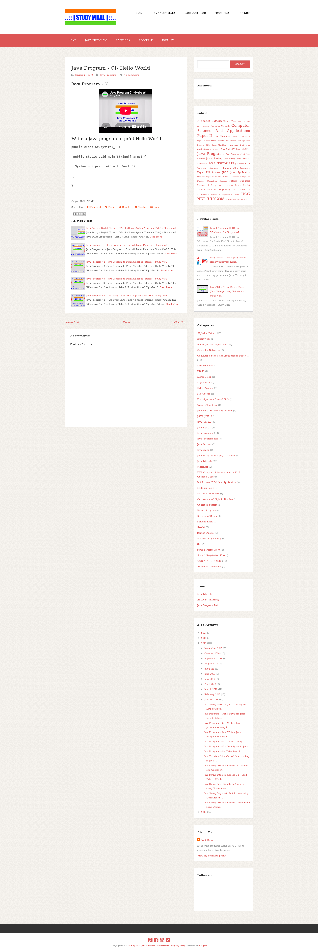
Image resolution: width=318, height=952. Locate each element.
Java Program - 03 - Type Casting (223, 741)
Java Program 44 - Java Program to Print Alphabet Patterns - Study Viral (126, 295)
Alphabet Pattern (209, 121)
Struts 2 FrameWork (208, 549)
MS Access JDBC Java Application (228, 172)
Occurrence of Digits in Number (215, 499)
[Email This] (74, 214)
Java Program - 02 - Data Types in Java (226, 746)
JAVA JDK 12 (215, 149)
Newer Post (72, 322)
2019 (203, 638)
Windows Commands (235, 199)
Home (140, 13)
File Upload (231, 141)
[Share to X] (80, 214)
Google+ (126, 207)
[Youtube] (162, 941)
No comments (131, 75)
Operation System (217, 181)
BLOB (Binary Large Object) (213, 344)
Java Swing (214, 158)
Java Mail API (228, 149)
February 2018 (212, 694)
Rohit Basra (207, 840)
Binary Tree (229, 121)
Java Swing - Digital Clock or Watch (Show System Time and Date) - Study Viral (131, 228)
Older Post (180, 322)
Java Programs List (235, 154)
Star (235, 189)
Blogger (203, 946)
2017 (203, 812)
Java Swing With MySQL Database (216, 455)
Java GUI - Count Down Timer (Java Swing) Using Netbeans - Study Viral (227, 291)
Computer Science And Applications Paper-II (223, 130)
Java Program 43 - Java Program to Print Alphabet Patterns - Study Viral (126, 278)
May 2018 (209, 679)
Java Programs (108, 75)
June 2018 (209, 674)
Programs (221, 13)
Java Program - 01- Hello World (110, 68)
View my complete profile (212, 855)
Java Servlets (204, 444)
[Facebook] (156, 941)
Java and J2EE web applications (214, 410)
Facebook (123, 40)
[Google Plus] (150, 941)
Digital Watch (203, 141)
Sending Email (225, 185)
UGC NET (243, 13)
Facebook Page (195, 13)
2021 (203, 633)
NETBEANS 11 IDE (220, 177)
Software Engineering (219, 189)
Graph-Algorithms (219, 145)
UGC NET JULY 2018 (223, 197)
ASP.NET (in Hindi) (208, 599)
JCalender (239, 164)
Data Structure (222, 136)
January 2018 (211, 699)
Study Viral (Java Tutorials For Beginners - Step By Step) (157, 946)
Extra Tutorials (218, 140)
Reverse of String (206, 185)
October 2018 (212, 653)
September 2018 (213, 658)
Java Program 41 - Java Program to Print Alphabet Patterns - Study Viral (126, 245)
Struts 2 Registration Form (225, 195)
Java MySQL (243, 149)
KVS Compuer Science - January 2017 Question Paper (223, 168)
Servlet (238, 185)
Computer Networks (221, 126)
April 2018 (210, 684)
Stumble (142, 207)
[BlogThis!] (77, 214)
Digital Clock (244, 136)
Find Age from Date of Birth (213, 399)
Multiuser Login (204, 177)
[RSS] (168, 941)
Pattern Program (239, 180)
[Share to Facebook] (84, 214)
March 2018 (210, 689)
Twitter (111, 207)
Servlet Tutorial (205, 533)
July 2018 (209, 668)
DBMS (234, 136)
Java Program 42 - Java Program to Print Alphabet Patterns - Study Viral (126, 261)
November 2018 (213, 648)
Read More (156, 236)
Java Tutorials (164, 13)
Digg (156, 207)
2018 (203, 643)
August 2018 (211, 663)
